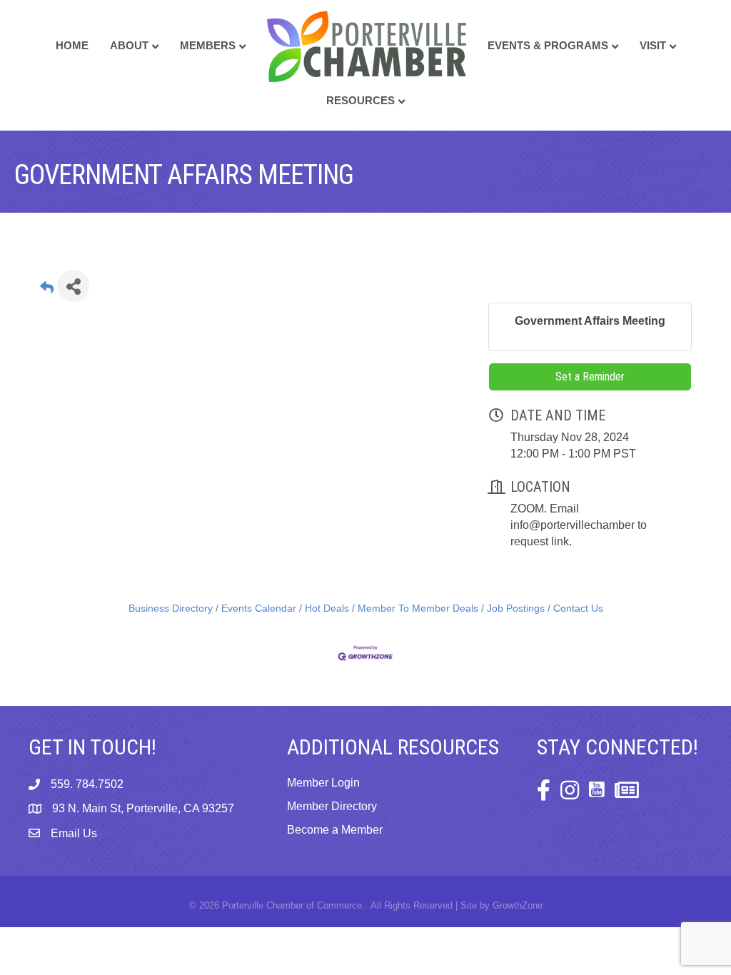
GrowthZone (518, 905)
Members (208, 45)
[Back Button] (47, 290)
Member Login (323, 783)
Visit (653, 45)
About (129, 45)
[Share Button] (73, 286)
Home (72, 45)
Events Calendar (258, 608)
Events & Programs (548, 45)
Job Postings (516, 608)
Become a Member (335, 830)
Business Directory (170, 608)
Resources (360, 100)
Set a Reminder (590, 376)
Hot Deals (327, 608)
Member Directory (332, 806)
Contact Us (578, 608)
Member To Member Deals (418, 608)
